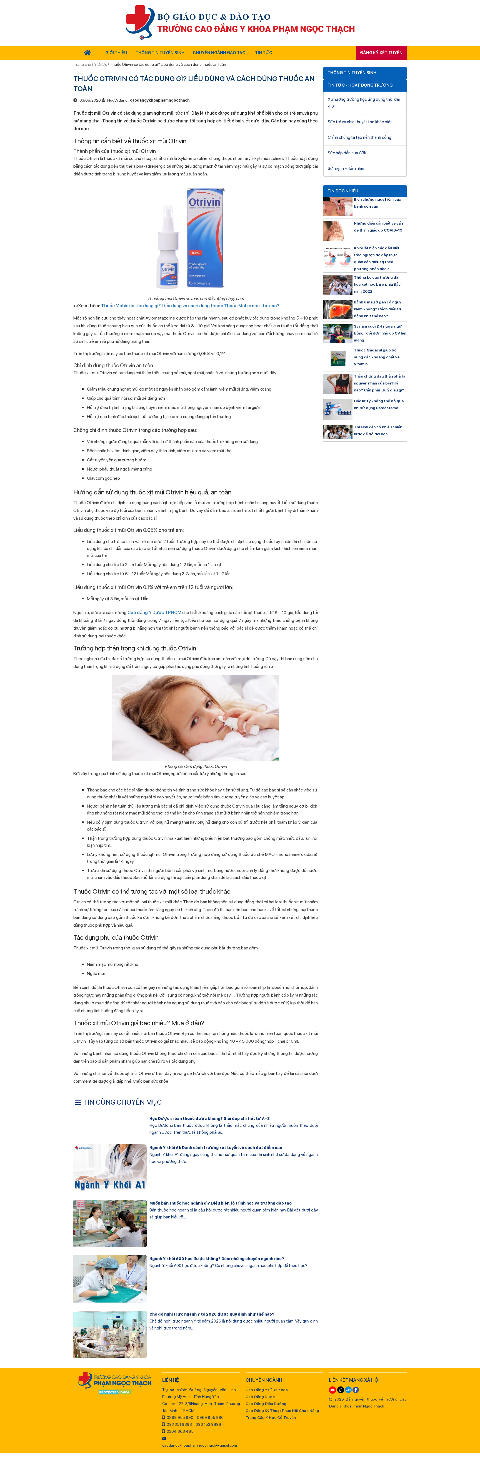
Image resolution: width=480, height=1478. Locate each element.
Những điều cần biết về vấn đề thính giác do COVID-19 (378, 226)
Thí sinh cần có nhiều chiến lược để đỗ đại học (378, 430)
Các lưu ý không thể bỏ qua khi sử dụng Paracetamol (379, 404)
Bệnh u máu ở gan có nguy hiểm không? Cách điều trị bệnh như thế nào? (377, 309)
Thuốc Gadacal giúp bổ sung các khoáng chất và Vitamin (376, 357)
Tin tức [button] (263, 52)
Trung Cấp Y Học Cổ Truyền (271, 1417)
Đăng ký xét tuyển (381, 52)
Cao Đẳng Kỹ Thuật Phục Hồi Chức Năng (282, 1410)
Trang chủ (83, 64)
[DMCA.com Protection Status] (115, 1392)
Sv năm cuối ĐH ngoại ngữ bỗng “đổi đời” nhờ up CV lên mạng (380, 333)
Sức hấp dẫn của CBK (347, 152)
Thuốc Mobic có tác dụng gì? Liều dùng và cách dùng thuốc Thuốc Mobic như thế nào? (190, 305)
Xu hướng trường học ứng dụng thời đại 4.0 (364, 103)
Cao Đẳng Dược (260, 1396)
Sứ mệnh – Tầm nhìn (346, 168)
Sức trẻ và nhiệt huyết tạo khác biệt (360, 121)
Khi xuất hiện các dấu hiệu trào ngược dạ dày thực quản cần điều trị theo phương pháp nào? (377, 258)
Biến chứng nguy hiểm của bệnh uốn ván (377, 202)
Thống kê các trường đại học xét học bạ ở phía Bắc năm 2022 (377, 284)
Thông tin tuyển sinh (160, 52)
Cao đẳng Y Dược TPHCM (154, 612)
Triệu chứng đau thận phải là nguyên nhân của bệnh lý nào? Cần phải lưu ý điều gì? (379, 383)
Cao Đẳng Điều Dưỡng (266, 1403)
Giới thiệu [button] (116, 52)
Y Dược (100, 64)
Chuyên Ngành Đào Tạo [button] (219, 52)
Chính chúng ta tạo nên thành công (359, 137)
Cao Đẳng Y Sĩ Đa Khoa (267, 1389)
